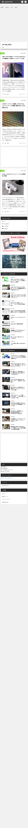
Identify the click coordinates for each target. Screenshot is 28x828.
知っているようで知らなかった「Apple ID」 (17, 337)
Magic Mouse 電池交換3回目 (17, 323)
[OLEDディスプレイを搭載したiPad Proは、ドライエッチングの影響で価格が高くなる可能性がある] (13, 119)
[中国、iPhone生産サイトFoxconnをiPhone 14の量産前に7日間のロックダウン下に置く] (13, 70)
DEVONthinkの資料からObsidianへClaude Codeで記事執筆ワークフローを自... (18, 404)
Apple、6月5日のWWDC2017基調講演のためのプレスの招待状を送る (18, 311)
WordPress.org (5, 502)
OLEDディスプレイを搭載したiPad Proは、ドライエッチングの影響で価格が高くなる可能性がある (13, 105)
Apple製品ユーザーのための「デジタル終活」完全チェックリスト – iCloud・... (18, 420)
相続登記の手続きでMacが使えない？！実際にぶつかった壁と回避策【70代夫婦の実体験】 (18, 428)
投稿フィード (5, 496)
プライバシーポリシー (7, 478)
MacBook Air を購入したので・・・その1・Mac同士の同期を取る (18, 304)
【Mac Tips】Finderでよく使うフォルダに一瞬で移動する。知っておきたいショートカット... (18, 365)
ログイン (4, 493)
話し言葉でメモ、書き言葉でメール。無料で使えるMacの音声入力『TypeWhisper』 (18, 373)
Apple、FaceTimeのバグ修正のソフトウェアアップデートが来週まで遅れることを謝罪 (18, 280)
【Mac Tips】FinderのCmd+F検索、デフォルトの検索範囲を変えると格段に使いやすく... (18, 288)
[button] (22, 2)
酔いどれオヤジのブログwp (7, 3)
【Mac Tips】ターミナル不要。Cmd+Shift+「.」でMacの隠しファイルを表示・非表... (18, 396)
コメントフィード (6, 499)
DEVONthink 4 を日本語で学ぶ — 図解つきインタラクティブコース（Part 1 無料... (18, 388)
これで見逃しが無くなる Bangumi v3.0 (18, 344)
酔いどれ (24, 94)
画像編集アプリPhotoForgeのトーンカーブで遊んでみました (18, 331)
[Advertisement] (14, 25)
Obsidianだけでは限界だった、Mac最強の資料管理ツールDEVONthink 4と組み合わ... (17, 412)
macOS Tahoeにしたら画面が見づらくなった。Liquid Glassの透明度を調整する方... (18, 357)
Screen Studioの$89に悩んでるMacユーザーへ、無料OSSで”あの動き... (18, 381)
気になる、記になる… (5, 471)
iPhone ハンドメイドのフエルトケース (18, 318)
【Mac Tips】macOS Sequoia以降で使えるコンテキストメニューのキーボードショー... (18, 296)
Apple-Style (3, 466)
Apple (3, 53)
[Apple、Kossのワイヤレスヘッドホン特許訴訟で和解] (13, 187)
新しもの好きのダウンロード (7, 469)
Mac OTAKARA (4, 468)
